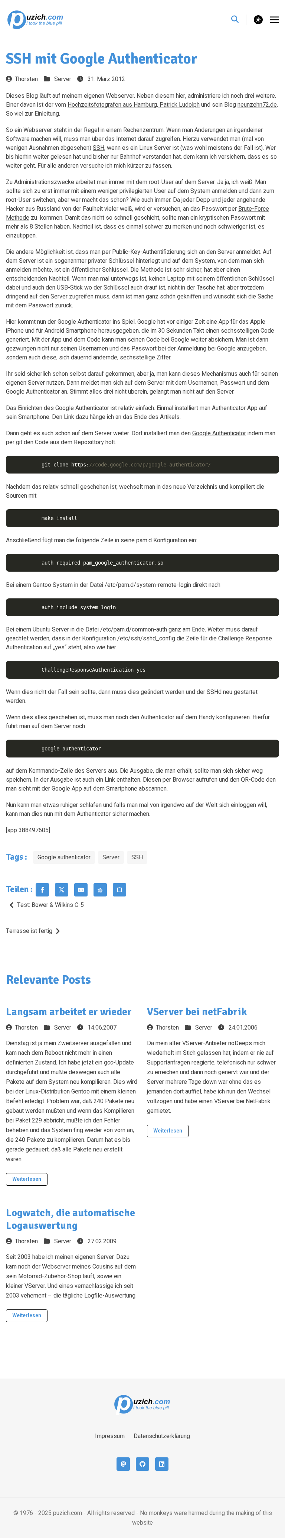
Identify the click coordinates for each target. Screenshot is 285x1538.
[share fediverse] (100, 889)
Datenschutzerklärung (162, 1436)
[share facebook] (42, 889)
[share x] (61, 889)
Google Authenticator (219, 433)
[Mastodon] (123, 1464)
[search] (238, 19)
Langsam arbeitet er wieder (69, 1011)
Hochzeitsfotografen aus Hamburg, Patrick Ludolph (134, 104)
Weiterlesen (26, 1179)
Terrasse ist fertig (29, 931)
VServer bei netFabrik (197, 1011)
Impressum (110, 1436)
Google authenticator (64, 857)
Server (62, 79)
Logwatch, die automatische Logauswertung (70, 1219)
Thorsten (26, 79)
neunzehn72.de (257, 104)
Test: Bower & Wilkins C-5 (50, 905)
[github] (142, 1464)
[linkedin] (161, 1464)
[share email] (81, 889)
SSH (98, 147)
